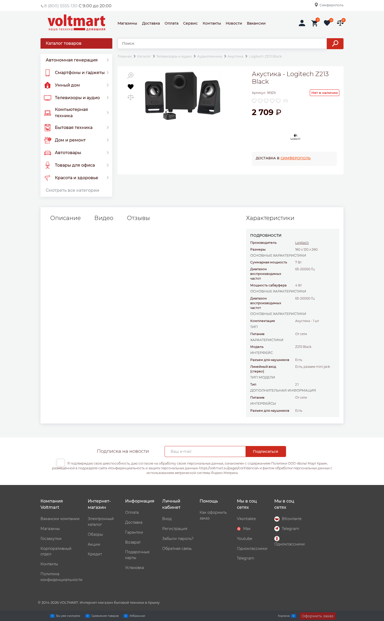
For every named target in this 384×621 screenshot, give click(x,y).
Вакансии (256, 23)
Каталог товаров (64, 43)
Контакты (212, 23)
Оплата (171, 23)
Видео (103, 218)
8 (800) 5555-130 (61, 5)
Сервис (190, 23)
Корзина (284, 615)
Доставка (151, 23)
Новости (234, 23)
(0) (285, 100)
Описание (65, 218)
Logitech (302, 243)
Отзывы (138, 218)
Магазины (127, 23)
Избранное (137, 615)
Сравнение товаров (105, 615)
